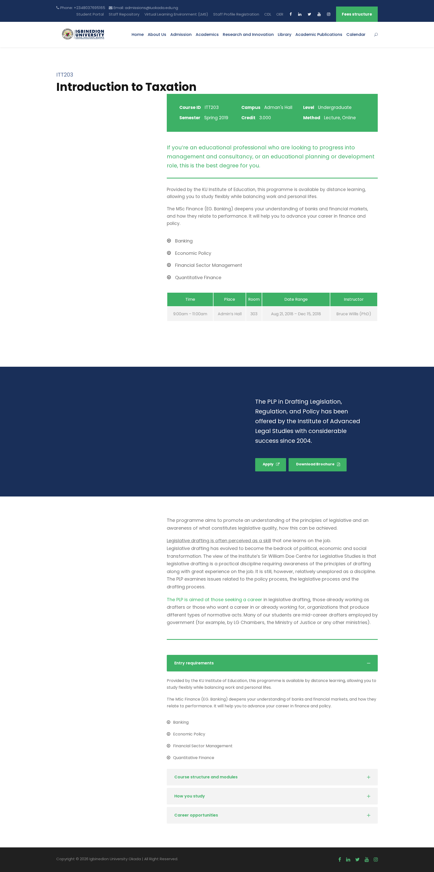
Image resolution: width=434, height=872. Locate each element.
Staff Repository (124, 14)
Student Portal (90, 14)
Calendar (355, 34)
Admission (181, 34)
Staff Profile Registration (236, 14)
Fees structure (357, 14)
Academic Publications (318, 34)
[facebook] (291, 14)
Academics (207, 34)
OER (279, 14)
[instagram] (328, 14)
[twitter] (309, 14)
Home (138, 34)
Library (284, 34)
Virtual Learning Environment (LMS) (176, 14)
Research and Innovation (248, 34)
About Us (157, 34)
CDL (267, 14)
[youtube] (319, 14)
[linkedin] (299, 14)
